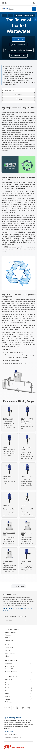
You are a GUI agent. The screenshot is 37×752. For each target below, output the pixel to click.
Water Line (8, 638)
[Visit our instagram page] (23, 708)
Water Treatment (10, 653)
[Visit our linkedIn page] (18, 708)
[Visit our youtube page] (28, 708)
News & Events (9, 666)
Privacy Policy (9, 731)
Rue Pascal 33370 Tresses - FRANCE (14, 608)
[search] (34, 3)
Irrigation (7, 650)
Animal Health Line (10, 632)
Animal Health (9, 648)
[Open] (34, 9)
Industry (7, 656)
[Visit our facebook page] (13, 708)
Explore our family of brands (13, 718)
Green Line (8, 635)
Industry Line (9, 640)
